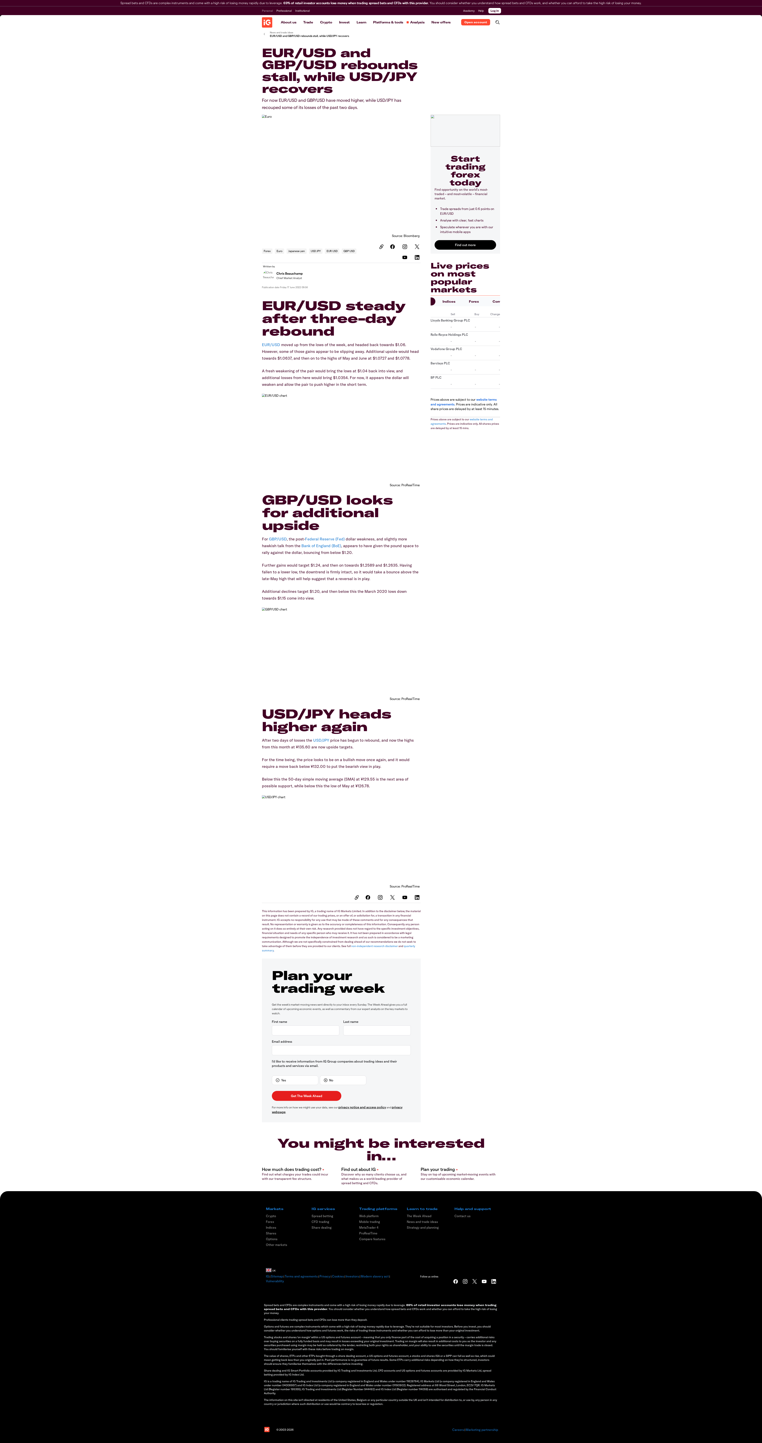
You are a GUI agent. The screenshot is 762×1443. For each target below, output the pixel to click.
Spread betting (322, 1216)
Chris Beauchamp (289, 273)
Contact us (462, 1216)
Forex (267, 251)
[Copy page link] (381, 247)
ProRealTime (368, 1233)
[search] (497, 22)
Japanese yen (296, 251)
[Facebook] (393, 247)
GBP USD (349, 251)
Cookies (338, 1276)
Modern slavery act (375, 1276)
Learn (361, 22)
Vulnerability (275, 1281)
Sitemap (277, 1276)
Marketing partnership (482, 1430)
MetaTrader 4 (368, 1227)
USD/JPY (321, 740)
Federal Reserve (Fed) (325, 538)
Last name (350, 1021)
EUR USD (332, 251)
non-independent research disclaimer (374, 946)
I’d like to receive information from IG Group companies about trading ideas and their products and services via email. (334, 1063)
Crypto (326, 22)
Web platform (369, 1216)
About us (288, 22)
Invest (344, 22)
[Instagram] (405, 247)
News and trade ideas (422, 1222)
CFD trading (320, 1222)
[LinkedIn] (418, 257)
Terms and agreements (301, 1276)
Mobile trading (369, 1222)
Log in (495, 10)
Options (271, 1239)
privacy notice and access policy (362, 1107)
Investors (352, 1276)
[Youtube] (405, 257)
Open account (475, 22)
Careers (458, 1430)
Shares (271, 1233)
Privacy (324, 1276)
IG (267, 1276)
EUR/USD (271, 344)
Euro (279, 251)
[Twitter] (418, 247)
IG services (323, 1209)
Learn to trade (422, 1209)
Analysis (417, 22)
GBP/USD (278, 538)
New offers (441, 22)
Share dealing (322, 1227)
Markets (275, 1209)
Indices (449, 301)
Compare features (372, 1239)
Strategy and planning (423, 1227)
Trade (308, 22)
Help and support (472, 1209)
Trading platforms (378, 1209)
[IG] (267, 22)
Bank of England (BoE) (321, 545)
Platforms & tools (388, 22)
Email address (282, 1041)
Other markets (276, 1245)
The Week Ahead (419, 1216)
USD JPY (316, 251)
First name (279, 1021)
